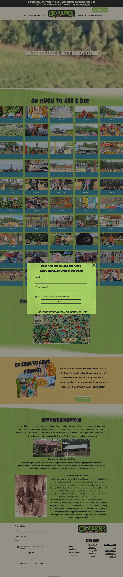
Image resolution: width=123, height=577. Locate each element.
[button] (94, 265)
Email (38, 277)
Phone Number (41, 287)
